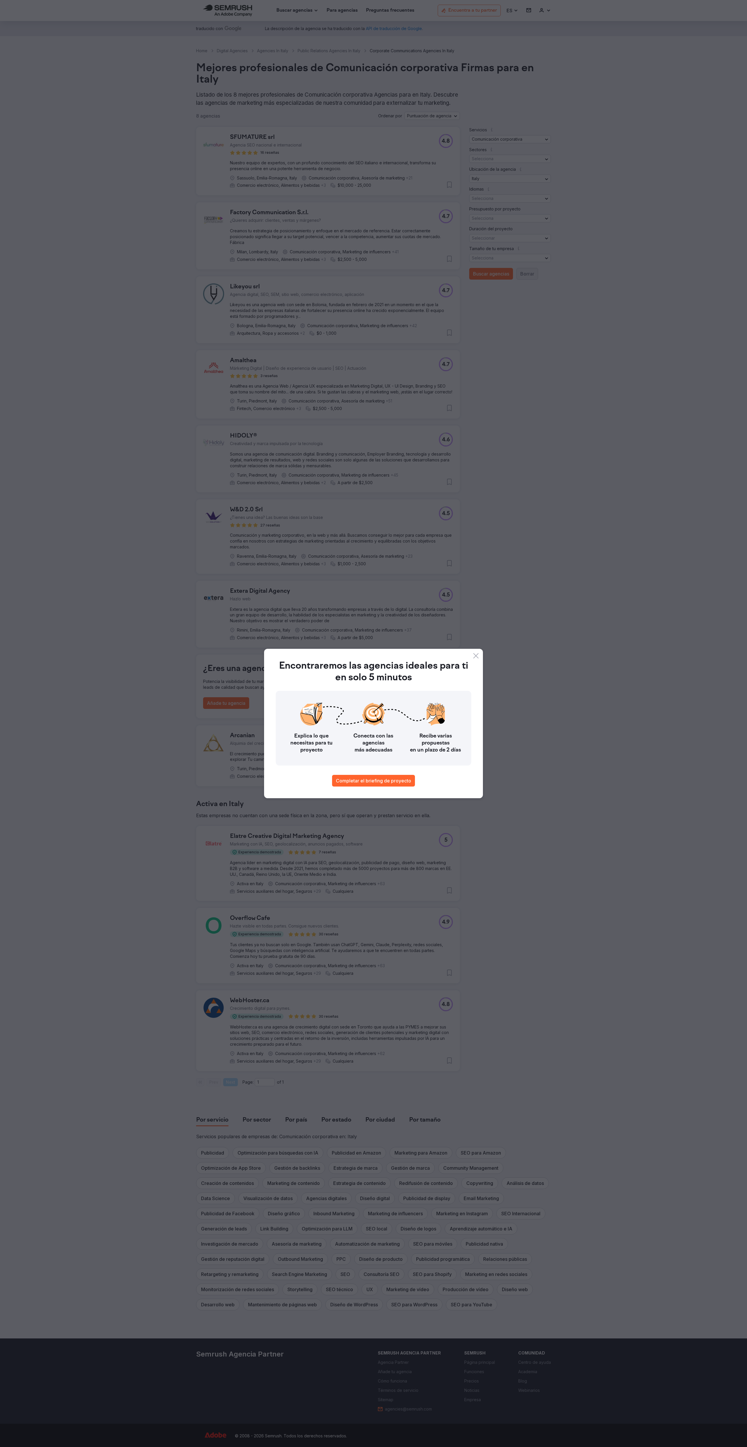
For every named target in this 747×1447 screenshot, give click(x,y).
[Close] (476, 656)
